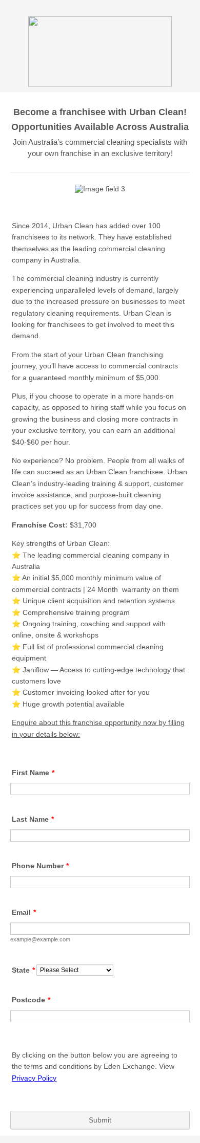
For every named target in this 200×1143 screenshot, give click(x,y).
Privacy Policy (34, 1078)
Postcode (31, 1000)
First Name (33, 772)
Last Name (33, 819)
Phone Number (40, 866)
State (23, 970)
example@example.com (40, 939)
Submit (100, 1120)
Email (24, 912)
